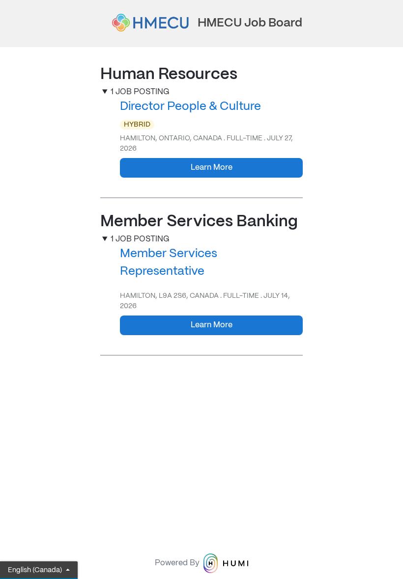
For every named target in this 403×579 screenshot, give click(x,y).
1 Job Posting (140, 92)
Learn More (211, 167)
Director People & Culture (190, 106)
